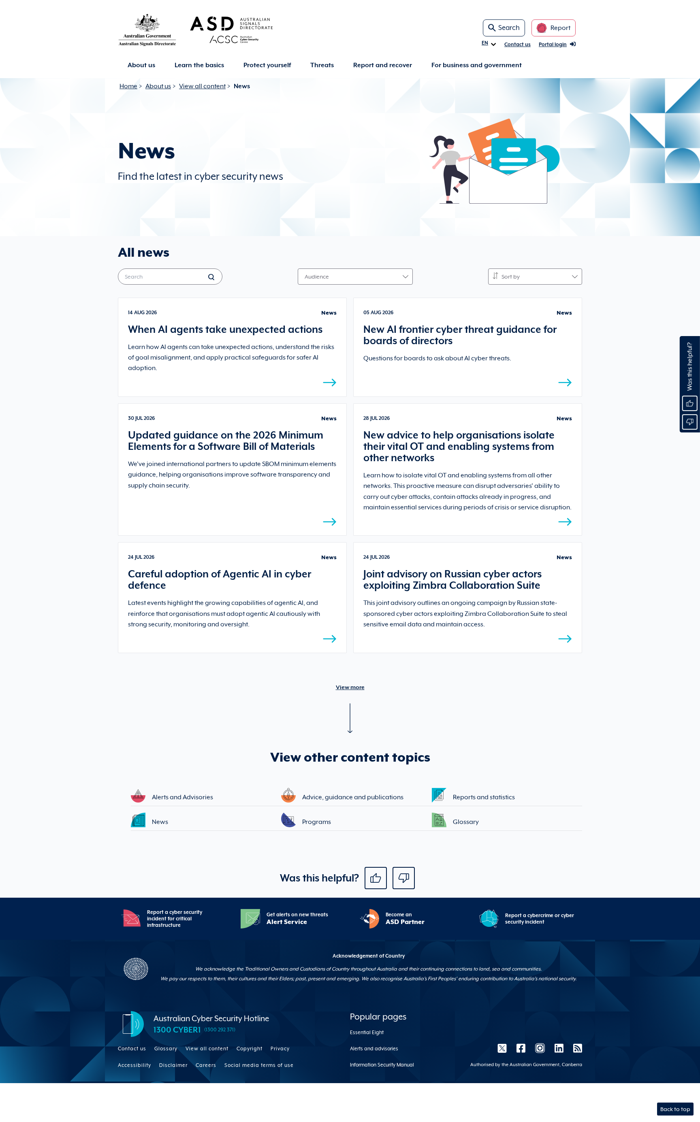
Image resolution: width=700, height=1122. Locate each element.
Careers (206, 1065)
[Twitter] (502, 1047)
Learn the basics (199, 65)
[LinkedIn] (559, 1047)
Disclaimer (173, 1065)
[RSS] (575, 1047)
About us (141, 65)
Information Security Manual (382, 1065)
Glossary (165, 1049)
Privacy (280, 1049)
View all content (202, 86)
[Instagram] (540, 1047)
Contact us (517, 44)
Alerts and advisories (374, 1049)
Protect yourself (267, 65)
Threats (322, 65)
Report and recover (382, 65)
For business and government (476, 65)
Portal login (553, 44)
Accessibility (134, 1065)
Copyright (249, 1049)
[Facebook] (521, 1047)
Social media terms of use (259, 1065)
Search (509, 28)
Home (128, 86)
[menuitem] (141, 65)
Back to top (675, 1109)
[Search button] (212, 278)
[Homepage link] (208, 29)
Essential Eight (367, 1032)
